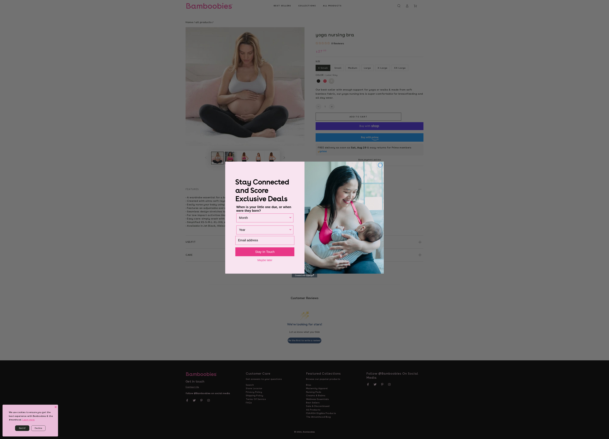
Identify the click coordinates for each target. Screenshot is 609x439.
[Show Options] (290, 218)
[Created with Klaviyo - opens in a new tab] (304, 275)
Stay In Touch (265, 252)
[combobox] (264, 218)
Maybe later (264, 260)
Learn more (28, 420)
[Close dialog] (380, 165)
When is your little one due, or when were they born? (263, 208)
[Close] (55, 407)
